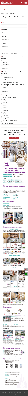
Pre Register (12, 13)
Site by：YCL (15, 394)
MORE (25, 9)
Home (2, 13)
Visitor (7, 13)
